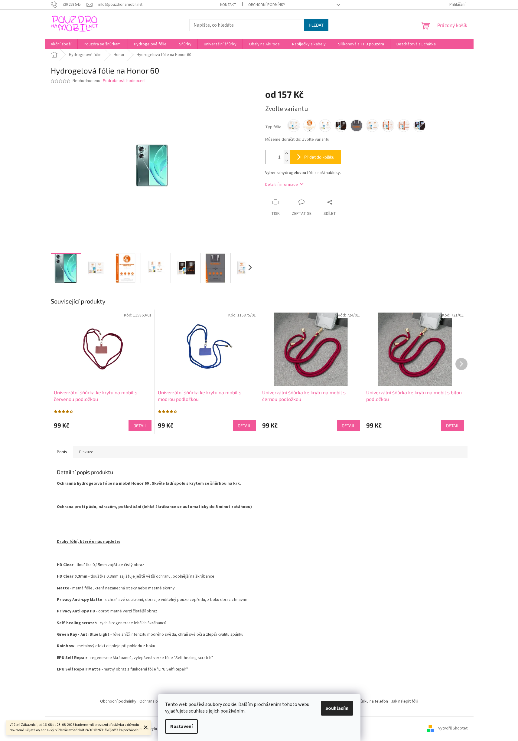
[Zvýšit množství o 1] (287, 153)
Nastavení (181, 726)
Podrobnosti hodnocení (124, 81)
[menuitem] (61, 44)
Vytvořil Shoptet (453, 729)
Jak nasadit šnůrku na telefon (361, 701)
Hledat (316, 25)
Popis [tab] (62, 452)
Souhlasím (337, 708)
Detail (140, 425)
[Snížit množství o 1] (287, 160)
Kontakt (228, 5)
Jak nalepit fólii (404, 701)
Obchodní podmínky (266, 5)
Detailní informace (281, 185)
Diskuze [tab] (86, 452)
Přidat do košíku (319, 156)
